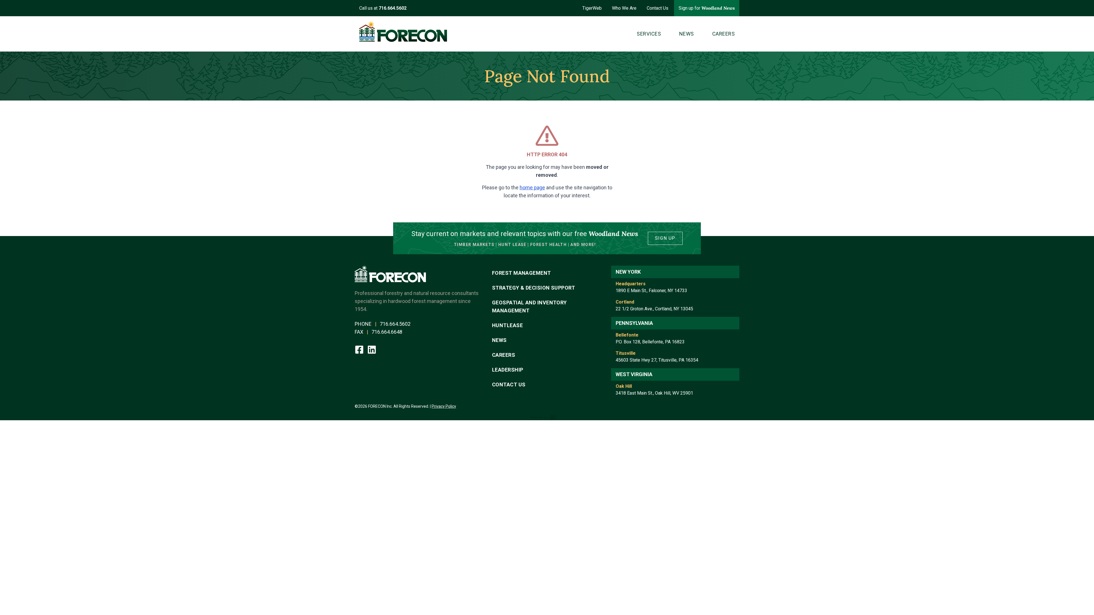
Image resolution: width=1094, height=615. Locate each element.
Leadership (507, 370)
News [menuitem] (686, 34)
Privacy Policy (444, 406)
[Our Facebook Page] (360, 349)
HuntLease (507, 325)
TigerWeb (592, 8)
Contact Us (657, 8)
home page (532, 187)
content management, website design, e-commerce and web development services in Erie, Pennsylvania (547, 416)
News (499, 340)
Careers (503, 355)
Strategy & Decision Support (533, 288)
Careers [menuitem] (723, 34)
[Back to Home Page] (403, 31)
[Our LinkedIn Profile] (371, 349)
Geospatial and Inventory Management (529, 306)
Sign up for (707, 8)
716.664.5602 (395, 324)
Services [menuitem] (649, 34)
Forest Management (521, 273)
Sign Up (665, 238)
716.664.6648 (387, 332)
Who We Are (624, 8)
